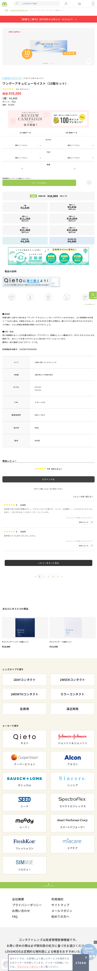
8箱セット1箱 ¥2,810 (25, 230)
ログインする (48, 479)
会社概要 (18, 899)
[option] (25, 633)
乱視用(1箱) (25, 240)
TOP (6, 10)
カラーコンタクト (72, 694)
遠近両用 (72, 709)
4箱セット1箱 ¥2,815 (25, 218)
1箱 (25, 207)
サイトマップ (60, 905)
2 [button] (51, 64)
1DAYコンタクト (24, 679)
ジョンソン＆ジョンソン (19, 10)
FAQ (15, 916)
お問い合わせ (21, 911)
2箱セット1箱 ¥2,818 (72, 207)
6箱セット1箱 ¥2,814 (72, 218)
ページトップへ (48, 886)
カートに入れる (39, 183)
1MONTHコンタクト (24, 694)
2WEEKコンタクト (72, 679)
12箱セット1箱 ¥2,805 (72, 230)
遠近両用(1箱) (72, 240)
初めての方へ (60, 916)
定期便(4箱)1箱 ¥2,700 (52, 196)
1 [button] (45, 64)
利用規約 (57, 899)
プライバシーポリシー (27, 905)
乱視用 (24, 709)
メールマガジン (61, 911)
